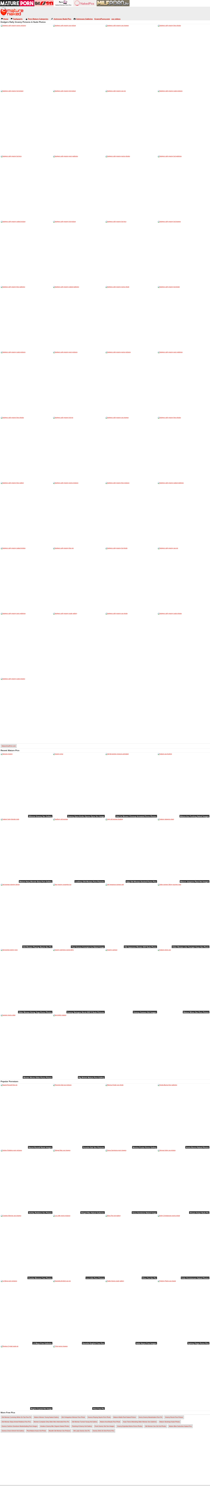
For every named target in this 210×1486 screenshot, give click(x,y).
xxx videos (115, 19)
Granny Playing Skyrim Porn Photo (99, 1417)
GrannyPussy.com (102, 19)
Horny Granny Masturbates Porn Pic (150, 1417)
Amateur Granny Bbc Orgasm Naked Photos (54, 1426)
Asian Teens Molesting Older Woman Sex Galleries (140, 1422)
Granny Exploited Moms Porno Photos (129, 1426)
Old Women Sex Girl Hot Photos (155, 1426)
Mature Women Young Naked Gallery (46, 1417)
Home (5, 19)
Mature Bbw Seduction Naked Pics (180, 1426)
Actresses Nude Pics (62, 19)
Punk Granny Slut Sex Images (104, 1426)
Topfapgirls (17, 19)
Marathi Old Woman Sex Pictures (59, 1431)
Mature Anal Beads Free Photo (110, 1422)
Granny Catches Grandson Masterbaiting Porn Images (19, 1426)
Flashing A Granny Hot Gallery (82, 1426)
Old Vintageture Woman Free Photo (73, 1417)
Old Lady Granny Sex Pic (81, 1431)
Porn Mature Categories (38, 19)
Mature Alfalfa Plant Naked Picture (124, 1417)
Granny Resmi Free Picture (174, 1417)
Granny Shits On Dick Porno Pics (103, 1431)
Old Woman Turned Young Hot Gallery (84, 1422)
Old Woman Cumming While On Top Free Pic (16, 1417)
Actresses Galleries (84, 19)
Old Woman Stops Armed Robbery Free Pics (16, 1422)
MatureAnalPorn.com (9, 746)
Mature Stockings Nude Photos (169, 1422)
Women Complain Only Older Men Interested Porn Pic (51, 1422)
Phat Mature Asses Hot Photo (36, 1431)
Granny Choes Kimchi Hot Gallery (13, 1431)
